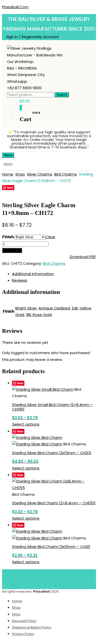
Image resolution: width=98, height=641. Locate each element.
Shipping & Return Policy (31, 627)
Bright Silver (26, 308)
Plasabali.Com (15, 7)
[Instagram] (71, 578)
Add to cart (12, 250)
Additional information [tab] (33, 273)
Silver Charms (39, 174)
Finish (8, 236)
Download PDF (82, 256)
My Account (48, 36)
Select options (25, 424)
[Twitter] (41, 578)
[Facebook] (27, 578)
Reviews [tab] (19, 280)
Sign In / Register (21, 36)
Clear (50, 236)
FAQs (16, 614)
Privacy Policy (23, 633)
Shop (20, 174)
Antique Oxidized (54, 308)
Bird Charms (65, 174)
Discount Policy (24, 620)
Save (10, 187)
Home (7, 174)
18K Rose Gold (39, 314)
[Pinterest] (56, 578)
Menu (8, 155)
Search (62, 95)
